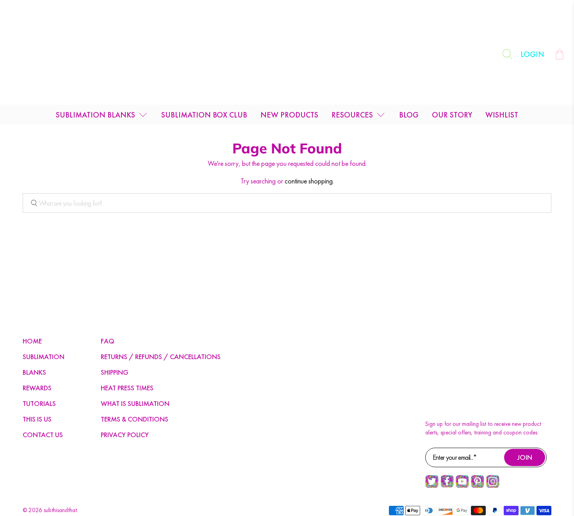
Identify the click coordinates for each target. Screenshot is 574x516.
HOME (32, 340)
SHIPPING (114, 372)
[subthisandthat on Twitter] (432, 486)
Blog (409, 115)
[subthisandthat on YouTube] (462, 486)
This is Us (37, 419)
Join (524, 457)
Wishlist (501, 115)
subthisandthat (60, 510)
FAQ (107, 340)
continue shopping (309, 180)
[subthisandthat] (287, 54)
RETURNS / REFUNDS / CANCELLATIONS (161, 356)
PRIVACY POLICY (125, 434)
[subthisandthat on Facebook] (447, 485)
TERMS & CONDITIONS (134, 419)
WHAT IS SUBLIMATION (135, 403)
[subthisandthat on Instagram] (492, 486)
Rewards (37, 387)
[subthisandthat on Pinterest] (477, 486)
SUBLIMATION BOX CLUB (204, 115)
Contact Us (43, 434)
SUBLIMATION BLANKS (95, 115)
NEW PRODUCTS (289, 115)
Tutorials (39, 403)
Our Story (452, 115)
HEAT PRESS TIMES (127, 387)
